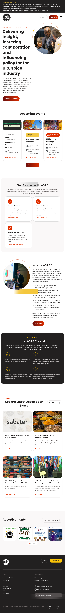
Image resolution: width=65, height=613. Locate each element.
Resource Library (7, 588)
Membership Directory (41, 580)
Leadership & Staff (8, 578)
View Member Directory (16, 244)
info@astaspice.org (28, 10)
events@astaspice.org (41, 10)
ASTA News (6, 593)
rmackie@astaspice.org (29, 8)
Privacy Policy (49, 607)
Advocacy (5, 586)
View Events (40, 218)
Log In (45, 561)
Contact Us (6, 580)
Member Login (39, 578)
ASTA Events (6, 591)
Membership (39, 575)
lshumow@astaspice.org (49, 6)
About (5, 575)
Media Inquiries (58, 607)
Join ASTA (56, 560)
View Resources (13, 218)
